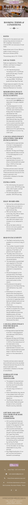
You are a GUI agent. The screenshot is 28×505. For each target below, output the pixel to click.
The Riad (11, 500)
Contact (18, 502)
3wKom (14, 499)
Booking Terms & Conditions (14, 503)
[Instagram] (16, 490)
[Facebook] (12, 490)
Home (7, 500)
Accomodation (18, 500)
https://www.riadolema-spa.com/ (16, 478)
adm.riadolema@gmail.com (16, 474)
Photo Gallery (11, 502)
